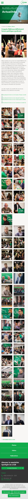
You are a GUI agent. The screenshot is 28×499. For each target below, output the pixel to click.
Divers (9, 26)
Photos (13, 26)
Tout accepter (6, 492)
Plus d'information (14, 495)
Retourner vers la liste (9, 439)
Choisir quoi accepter (19, 492)
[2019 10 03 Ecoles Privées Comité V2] (14, 96)
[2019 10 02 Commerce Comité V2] (13, 102)
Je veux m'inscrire (12, 468)
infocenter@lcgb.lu (7, 479)
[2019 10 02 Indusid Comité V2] (12, 98)
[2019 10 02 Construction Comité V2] (14, 101)
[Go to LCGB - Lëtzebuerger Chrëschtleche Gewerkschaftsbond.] (3, 7)
